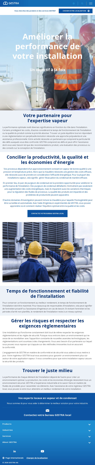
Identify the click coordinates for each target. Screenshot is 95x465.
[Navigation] (90, 3)
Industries (7, 430)
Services (6, 436)
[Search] (82, 3)
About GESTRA (9, 442)
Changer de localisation (37, 458)
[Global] (73, 3)
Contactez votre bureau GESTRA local (47, 415)
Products (7, 424)
